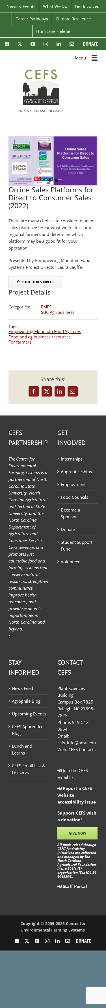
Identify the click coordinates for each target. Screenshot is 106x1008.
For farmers (19, 342)
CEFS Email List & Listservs (28, 769)
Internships (72, 459)
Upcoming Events (29, 714)
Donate (68, 529)
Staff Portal (74, 886)
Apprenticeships (76, 471)
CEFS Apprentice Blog (27, 730)
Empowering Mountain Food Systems (44, 331)
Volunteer (70, 561)
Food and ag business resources (39, 337)
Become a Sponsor (70, 513)
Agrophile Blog (26, 701)
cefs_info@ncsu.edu (76, 742)
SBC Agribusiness (57, 312)
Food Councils (74, 497)
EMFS (46, 307)
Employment (73, 484)
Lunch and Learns (22, 749)
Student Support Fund (76, 545)
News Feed (22, 688)
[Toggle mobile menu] (95, 57)
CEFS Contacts (82, 749)
